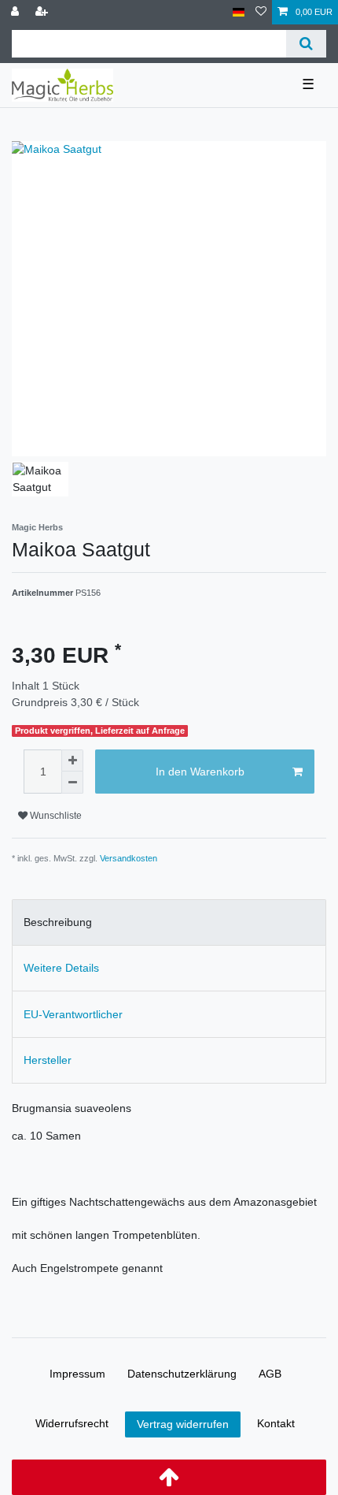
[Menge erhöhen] (72, 760)
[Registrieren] (43, 12)
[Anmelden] (17, 12)
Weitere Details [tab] (61, 967)
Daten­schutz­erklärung (182, 1373)
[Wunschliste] (261, 12)
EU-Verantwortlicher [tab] (73, 1014)
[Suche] (306, 44)
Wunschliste (55, 815)
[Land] (238, 12)
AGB (270, 1373)
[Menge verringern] (72, 783)
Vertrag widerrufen (183, 1424)
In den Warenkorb (200, 771)
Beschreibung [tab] (58, 922)
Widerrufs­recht (71, 1423)
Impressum (77, 1373)
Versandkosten (128, 858)
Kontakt (276, 1423)
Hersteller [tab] (48, 1060)
